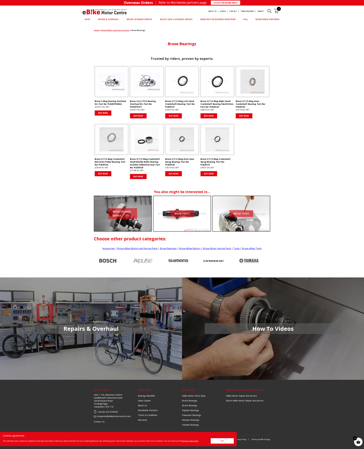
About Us (212, 11)
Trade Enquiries (247, 11)
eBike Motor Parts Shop (193, 395)
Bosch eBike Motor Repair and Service (244, 400)
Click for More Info (225, 2)
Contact (233, 11)
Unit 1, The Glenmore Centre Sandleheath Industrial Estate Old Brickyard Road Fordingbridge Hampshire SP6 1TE (116, 400)
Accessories (108, 248)
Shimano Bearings (190, 419)
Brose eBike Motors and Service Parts (137, 248)
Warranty (142, 419)
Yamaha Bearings (190, 424)
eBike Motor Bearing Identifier (217, 19)
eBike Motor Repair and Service (241, 395)
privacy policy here (190, 441)
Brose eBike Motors (189, 248)
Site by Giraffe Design (260, 439)
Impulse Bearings (190, 410)
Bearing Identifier (146, 395)
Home (96, 30)
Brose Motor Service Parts (217, 248)
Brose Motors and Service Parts (115, 30)
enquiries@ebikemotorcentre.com (114, 416)
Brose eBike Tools (252, 248)
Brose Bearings (168, 248)
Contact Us (99, 421)
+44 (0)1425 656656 (107, 411)
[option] (111, 261)
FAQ (245, 19)
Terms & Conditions (147, 415)
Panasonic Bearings (191, 415)
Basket (261, 11)
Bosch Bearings (189, 400)
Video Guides (144, 400)
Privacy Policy (241, 439)
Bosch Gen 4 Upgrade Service (176, 19)
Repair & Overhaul (108, 19)
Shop (87, 19)
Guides (223, 11)
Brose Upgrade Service (139, 19)
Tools (236, 248)
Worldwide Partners (267, 19)
